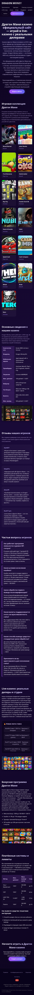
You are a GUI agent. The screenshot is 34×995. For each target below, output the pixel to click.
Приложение (6, 7)
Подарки (23, 10)
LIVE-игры (5, 10)
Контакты (17, 976)
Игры (17, 10)
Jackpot (30, 10)
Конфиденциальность (17, 972)
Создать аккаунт (17, 959)
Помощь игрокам (27, 7)
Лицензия (28, 972)
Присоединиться (17, 13)
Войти (5, 13)
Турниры (15, 7)
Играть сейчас (17, 91)
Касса (11, 10)
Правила (5, 972)
